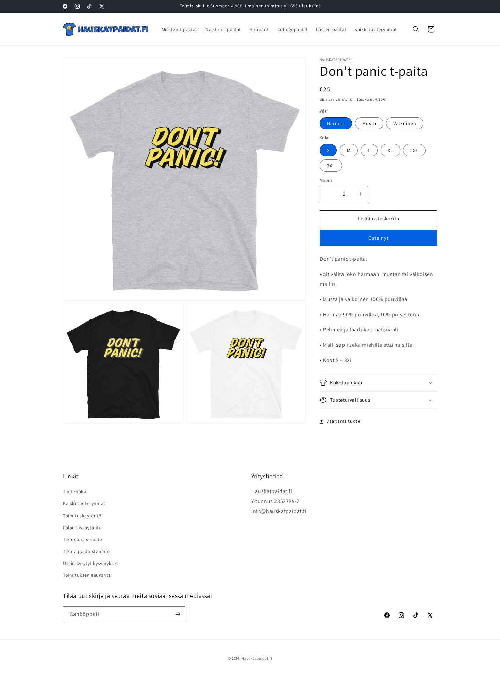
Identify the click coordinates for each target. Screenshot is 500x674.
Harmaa (336, 123)
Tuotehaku (74, 491)
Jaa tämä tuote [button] (343, 421)
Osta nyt (378, 238)
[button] (416, 29)
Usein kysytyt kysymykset (90, 563)
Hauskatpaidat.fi (256, 658)
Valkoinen (404, 123)
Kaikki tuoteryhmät (84, 503)
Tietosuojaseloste (82, 539)
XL (390, 150)
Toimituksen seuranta (87, 575)
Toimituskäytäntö (82, 516)
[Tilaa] (177, 614)
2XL (414, 150)
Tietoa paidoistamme (86, 551)
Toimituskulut (361, 99)
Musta (369, 123)
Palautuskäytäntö (82, 527)
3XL (331, 165)
